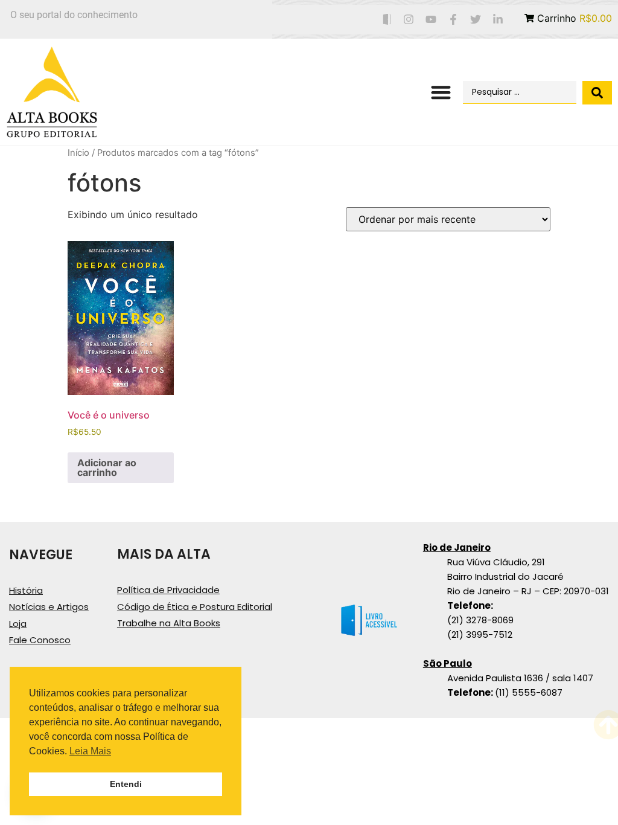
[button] (441, 93)
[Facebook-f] (453, 19)
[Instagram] (409, 19)
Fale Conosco (40, 640)
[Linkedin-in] (497, 19)
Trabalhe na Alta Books (168, 623)
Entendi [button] (126, 784)
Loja (18, 623)
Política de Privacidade (168, 589)
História (26, 590)
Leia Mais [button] (90, 751)
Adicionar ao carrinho (106, 467)
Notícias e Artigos (49, 606)
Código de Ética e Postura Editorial (194, 606)
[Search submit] (597, 92)
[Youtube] (431, 19)
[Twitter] (475, 19)
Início (78, 152)
